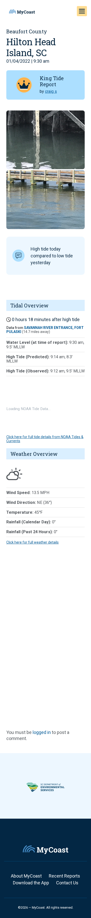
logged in (42, 732)
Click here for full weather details (32, 542)
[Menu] (82, 11)
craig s (51, 91)
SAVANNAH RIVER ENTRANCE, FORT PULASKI (45, 329)
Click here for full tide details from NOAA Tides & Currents (44, 439)
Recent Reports (64, 876)
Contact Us (67, 882)
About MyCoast (26, 876)
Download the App (31, 882)
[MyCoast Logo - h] (22, 11)
